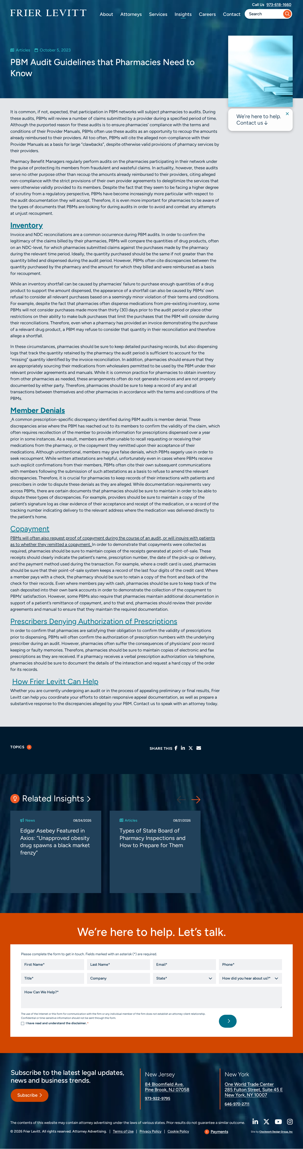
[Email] (198, 748)
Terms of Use (123, 1131)
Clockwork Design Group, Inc (276, 1131)
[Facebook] (176, 748)
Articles (23, 50)
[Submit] (287, 14)
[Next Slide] (196, 799)
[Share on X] (190, 748)
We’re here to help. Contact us (258, 119)
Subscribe (27, 1095)
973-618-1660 (279, 4)
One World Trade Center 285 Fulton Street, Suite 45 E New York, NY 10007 (254, 1089)
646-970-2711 (237, 1104)
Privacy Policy (150, 1131)
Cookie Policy (178, 1131)
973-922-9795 (157, 1098)
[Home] (48, 12)
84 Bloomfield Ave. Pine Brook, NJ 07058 (167, 1086)
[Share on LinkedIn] (183, 748)
